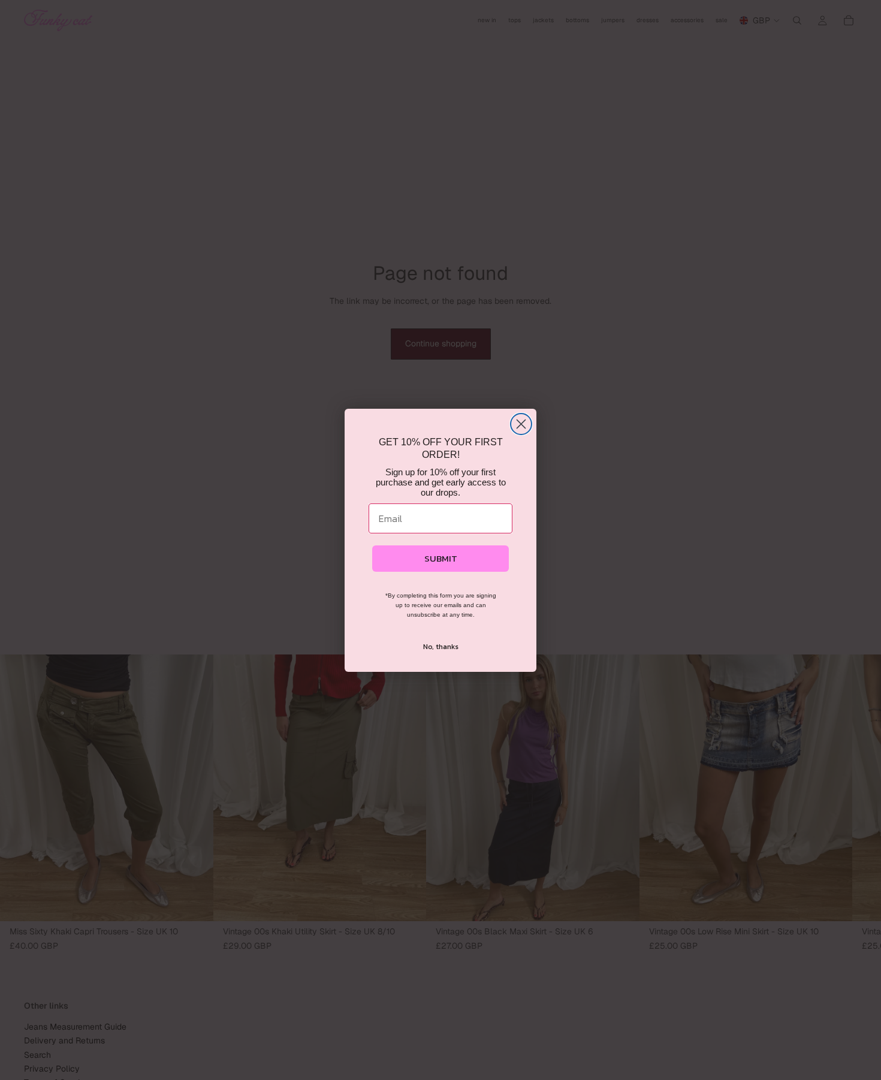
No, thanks (440, 646)
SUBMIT (440, 558)
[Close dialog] (521, 424)
